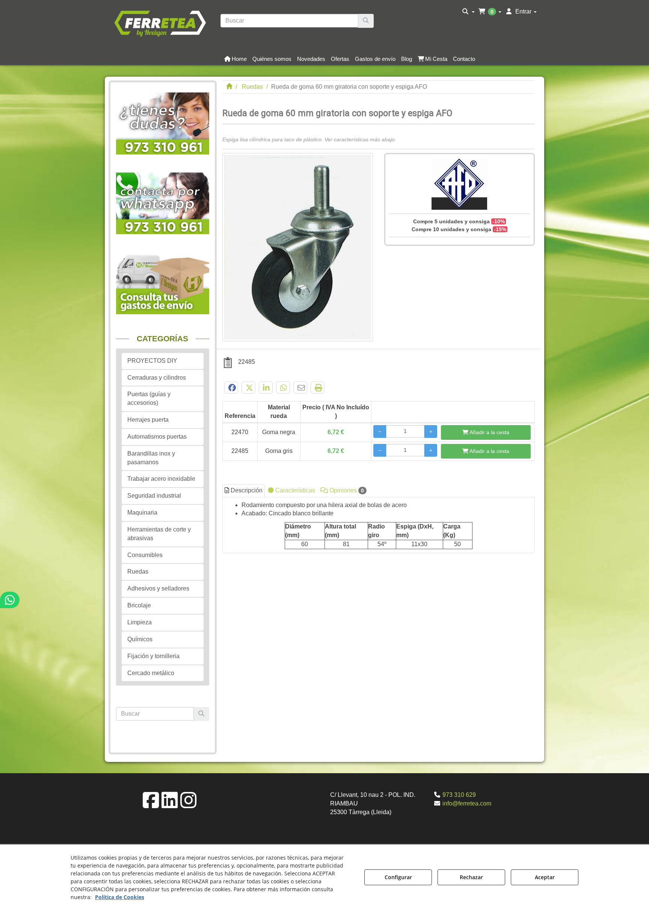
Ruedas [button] (137, 571)
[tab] (378, 525)
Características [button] (294, 490)
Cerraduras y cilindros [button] (156, 377)
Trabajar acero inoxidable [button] (161, 478)
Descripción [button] (246, 490)
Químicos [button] (139, 639)
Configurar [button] (398, 877)
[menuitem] (468, 12)
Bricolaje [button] (139, 605)
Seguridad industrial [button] (154, 495)
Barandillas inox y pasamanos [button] (151, 457)
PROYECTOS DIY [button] (152, 360)
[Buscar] (366, 21)
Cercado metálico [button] (150, 673)
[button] (159, 22)
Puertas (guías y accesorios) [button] (149, 398)
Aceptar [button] (545, 877)
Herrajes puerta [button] (148, 419)
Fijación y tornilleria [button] (153, 656)
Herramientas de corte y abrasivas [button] (159, 533)
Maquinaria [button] (142, 512)
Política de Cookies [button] (119, 897)
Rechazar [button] (471, 877)
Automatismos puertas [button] (157, 436)
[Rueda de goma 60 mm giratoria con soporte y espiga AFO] (297, 247)
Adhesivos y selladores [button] (158, 588)
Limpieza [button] (139, 622)
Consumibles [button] (145, 555)
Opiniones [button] (346, 490)
